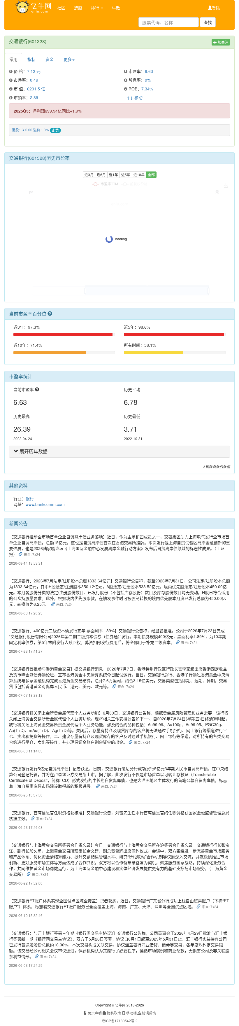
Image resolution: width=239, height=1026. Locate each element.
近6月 (101, 174)
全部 (151, 174)
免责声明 (94, 1012)
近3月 (89, 174)
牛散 (116, 7)
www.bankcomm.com (45, 504)
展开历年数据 (33, 451)
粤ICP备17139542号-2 (120, 1020)
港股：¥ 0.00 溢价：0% (30, 129)
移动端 (131, 1012)
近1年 (113, 174)
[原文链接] (21, 554)
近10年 (139, 174)
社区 (61, 7)
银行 (30, 498)
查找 (208, 22)
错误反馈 (148, 1012)
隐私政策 (113, 1012)
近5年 (125, 174)
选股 (78, 7)
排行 (95, 7)
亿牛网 (120, 1004)
